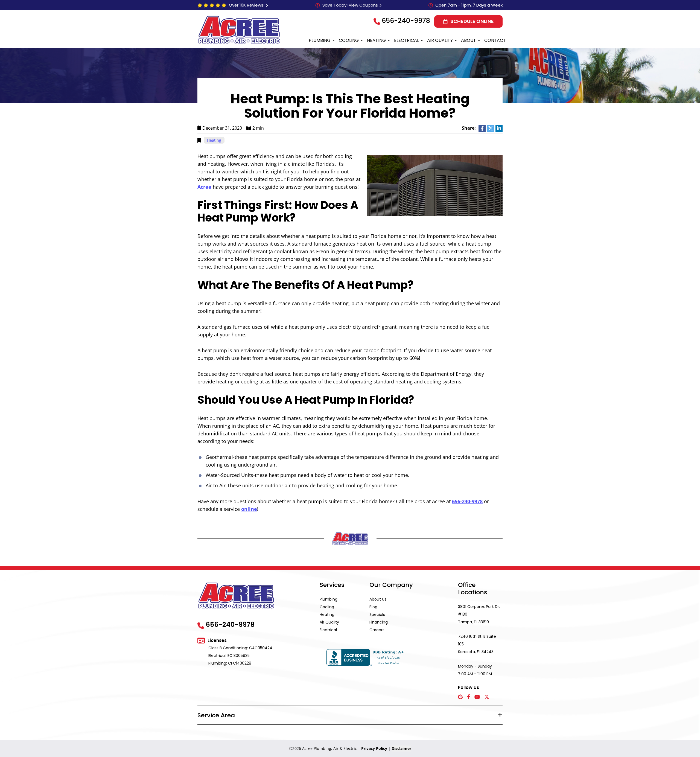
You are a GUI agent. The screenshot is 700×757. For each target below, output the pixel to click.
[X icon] (486, 697)
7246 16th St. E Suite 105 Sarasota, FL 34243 (477, 644)
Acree (204, 187)
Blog (373, 607)
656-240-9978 (406, 20)
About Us (377, 599)
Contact (495, 40)
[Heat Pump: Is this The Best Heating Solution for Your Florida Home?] (435, 185)
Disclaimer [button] (401, 748)
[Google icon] (460, 697)
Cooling (349, 40)
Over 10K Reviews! (246, 5)
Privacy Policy (374, 748)
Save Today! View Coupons (350, 5)
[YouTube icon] (477, 697)
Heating (376, 40)
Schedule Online (472, 21)
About (468, 40)
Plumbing (320, 40)
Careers (376, 630)
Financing (378, 622)
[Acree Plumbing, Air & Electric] (239, 29)
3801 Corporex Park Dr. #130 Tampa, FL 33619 (479, 614)
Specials (377, 614)
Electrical (406, 40)
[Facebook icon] (468, 697)
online (249, 509)
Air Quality (440, 40)
